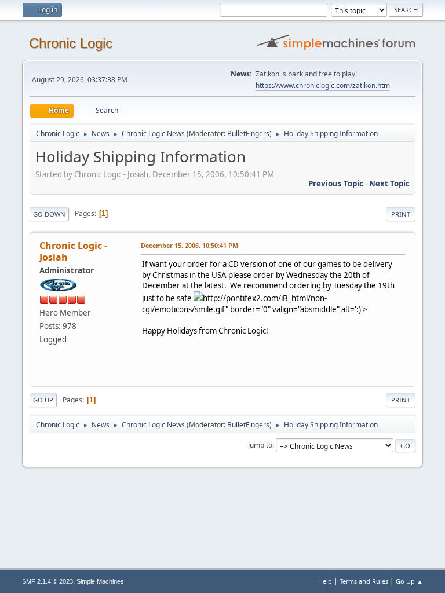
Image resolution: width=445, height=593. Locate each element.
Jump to (260, 445)
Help (325, 581)
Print (400, 214)
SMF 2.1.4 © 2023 (47, 581)
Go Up (43, 400)
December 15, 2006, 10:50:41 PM (189, 245)
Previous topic (335, 183)
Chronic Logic (70, 43)
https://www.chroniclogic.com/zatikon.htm (323, 85)
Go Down (49, 214)
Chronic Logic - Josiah (73, 251)
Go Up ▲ (409, 581)
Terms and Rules (364, 581)
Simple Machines (100, 581)
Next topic (389, 183)
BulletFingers (248, 133)
